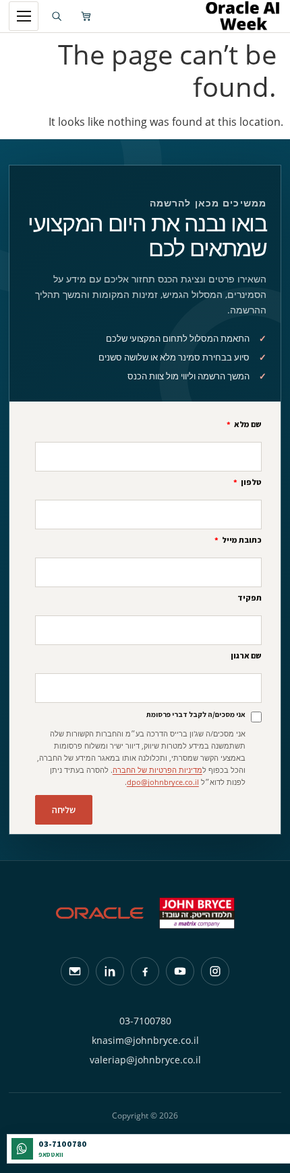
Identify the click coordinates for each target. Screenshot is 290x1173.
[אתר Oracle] (100, 913)
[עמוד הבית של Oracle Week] (166, 16)
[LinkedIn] (110, 971)
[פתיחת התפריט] (23, 16)
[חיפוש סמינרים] (56, 16)
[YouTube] (180, 971)
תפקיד (249, 598)
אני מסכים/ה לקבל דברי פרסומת (195, 714)
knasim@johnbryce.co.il (145, 1040)
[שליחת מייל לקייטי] (75, 971)
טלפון (250, 482)
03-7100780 (145, 1020)
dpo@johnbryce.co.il (163, 782)
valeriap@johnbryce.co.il (145, 1059)
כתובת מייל (241, 540)
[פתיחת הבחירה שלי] (86, 16)
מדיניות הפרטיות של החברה (157, 770)
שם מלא (247, 424)
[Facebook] (145, 971)
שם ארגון (246, 656)
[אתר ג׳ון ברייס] (197, 913)
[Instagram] (215, 971)
